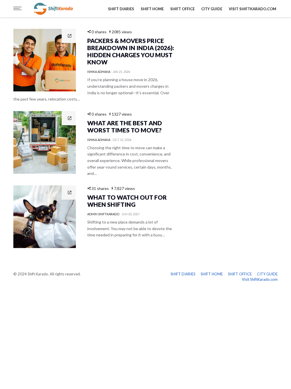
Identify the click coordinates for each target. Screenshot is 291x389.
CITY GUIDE (211, 9)
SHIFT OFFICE (182, 9)
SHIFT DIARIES (121, 9)
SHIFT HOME (152, 9)
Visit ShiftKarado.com (252, 9)
